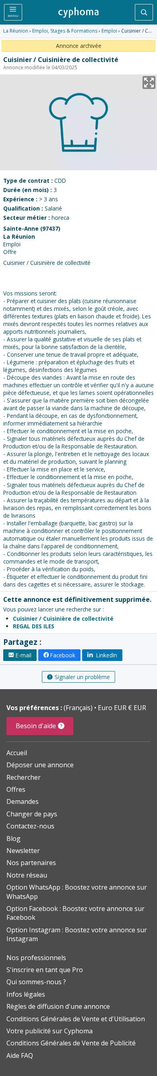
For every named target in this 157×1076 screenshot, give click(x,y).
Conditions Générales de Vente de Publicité (71, 1043)
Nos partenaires (31, 862)
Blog (13, 838)
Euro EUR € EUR (122, 707)
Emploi (109, 30)
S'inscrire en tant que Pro (44, 969)
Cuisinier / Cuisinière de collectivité (63, 618)
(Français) (79, 707)
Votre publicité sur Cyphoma (49, 1030)
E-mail (23, 655)
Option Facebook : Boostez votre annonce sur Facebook (75, 913)
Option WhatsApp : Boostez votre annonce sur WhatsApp (76, 891)
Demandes (22, 801)
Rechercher (23, 777)
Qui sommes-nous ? (36, 981)
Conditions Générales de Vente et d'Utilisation (75, 1018)
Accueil (16, 752)
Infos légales (25, 994)
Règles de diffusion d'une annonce (58, 1006)
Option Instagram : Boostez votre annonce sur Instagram (76, 934)
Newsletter (23, 850)
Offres (15, 789)
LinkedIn (106, 655)
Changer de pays (31, 814)
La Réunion (15, 30)
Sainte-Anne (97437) (31, 228)
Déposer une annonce (40, 764)
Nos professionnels (36, 957)
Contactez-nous (30, 826)
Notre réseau (26, 875)
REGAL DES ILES (33, 626)
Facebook (62, 655)
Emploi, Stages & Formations (64, 30)
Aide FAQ (19, 1055)
